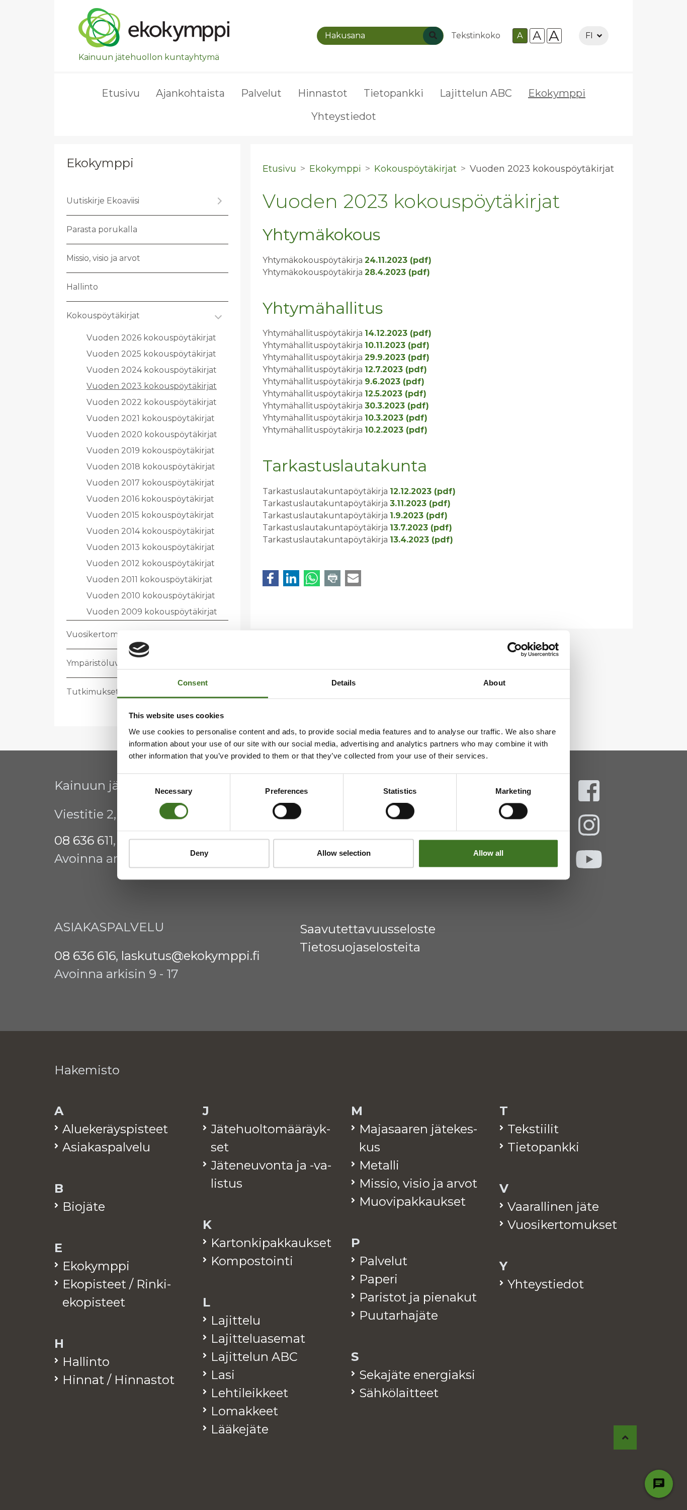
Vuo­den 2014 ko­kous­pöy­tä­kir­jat (151, 531)
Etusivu (121, 93)
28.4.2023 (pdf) (397, 272)
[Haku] (433, 36)
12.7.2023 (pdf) (396, 369)
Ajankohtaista (190, 93)
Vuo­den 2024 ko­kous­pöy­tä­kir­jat (152, 370)
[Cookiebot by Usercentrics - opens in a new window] (515, 649)
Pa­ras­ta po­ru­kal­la (101, 229)
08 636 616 (85, 955)
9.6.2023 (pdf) (394, 381)
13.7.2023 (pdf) (421, 527)
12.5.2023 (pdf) (395, 393)
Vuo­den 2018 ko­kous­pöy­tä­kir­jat (151, 466)
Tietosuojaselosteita (360, 947)
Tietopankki (393, 93)
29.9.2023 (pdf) (397, 357)
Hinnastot (323, 93)
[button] (218, 201)
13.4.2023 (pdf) (421, 539)
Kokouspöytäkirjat (415, 168)
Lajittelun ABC (476, 93)
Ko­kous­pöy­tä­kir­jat (103, 315)
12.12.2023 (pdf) (423, 491)
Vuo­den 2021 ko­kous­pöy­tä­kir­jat (151, 418)
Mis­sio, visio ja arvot (103, 258)
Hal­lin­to (82, 287)
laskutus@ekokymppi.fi (190, 955)
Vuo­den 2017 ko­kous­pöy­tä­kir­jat (151, 483)
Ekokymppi (100, 163)
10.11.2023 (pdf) (397, 345)
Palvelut (261, 93)
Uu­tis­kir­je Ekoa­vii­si (102, 200)
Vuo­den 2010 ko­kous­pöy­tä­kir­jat (151, 595)
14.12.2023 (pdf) (398, 333)
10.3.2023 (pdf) (396, 418)
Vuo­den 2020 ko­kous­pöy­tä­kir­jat (152, 434)
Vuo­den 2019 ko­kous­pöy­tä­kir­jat (151, 450)
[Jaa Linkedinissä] (291, 578)
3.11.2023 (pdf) (420, 503)
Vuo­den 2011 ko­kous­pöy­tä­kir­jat (150, 579)
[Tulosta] (332, 578)
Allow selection (344, 853)
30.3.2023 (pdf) (397, 405)
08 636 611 (83, 840)
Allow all (488, 853)
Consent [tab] (193, 682)
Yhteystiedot (343, 116)
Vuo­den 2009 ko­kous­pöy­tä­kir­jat (152, 611)
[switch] (287, 811)
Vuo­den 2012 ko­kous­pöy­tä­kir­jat (151, 563)
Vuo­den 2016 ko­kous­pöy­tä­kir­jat (150, 499)
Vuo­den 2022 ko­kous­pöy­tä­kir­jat (152, 402)
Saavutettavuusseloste (368, 929)
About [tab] (494, 682)
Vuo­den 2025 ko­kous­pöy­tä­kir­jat (151, 354)
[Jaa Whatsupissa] (312, 578)
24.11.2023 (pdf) (398, 260)
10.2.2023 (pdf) (396, 430)
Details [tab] (343, 682)
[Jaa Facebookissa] (271, 578)
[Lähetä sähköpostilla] (353, 578)
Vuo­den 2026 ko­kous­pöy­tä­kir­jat (151, 337)
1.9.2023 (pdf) (419, 515)
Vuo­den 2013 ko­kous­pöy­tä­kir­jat (151, 547)
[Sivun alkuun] (625, 1437)
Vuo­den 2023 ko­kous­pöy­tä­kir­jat (152, 386)
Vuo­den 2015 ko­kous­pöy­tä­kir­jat (150, 515)
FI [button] (589, 35)
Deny (199, 853)
